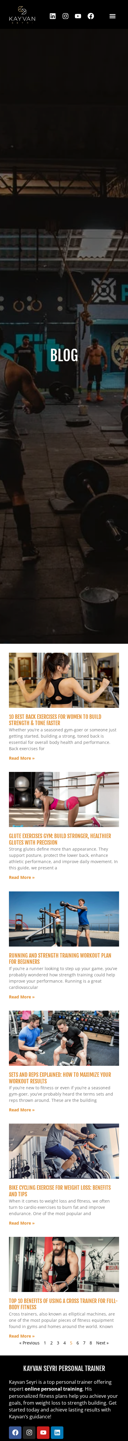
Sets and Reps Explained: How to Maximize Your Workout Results (60, 1078)
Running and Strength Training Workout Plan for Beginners (60, 958)
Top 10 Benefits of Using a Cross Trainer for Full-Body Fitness (63, 1304)
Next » (102, 1343)
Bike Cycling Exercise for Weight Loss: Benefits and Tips (60, 1191)
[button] (112, 16)
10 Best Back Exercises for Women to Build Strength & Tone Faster (55, 720)
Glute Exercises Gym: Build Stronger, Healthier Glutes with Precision (60, 839)
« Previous (29, 1343)
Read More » (22, 758)
